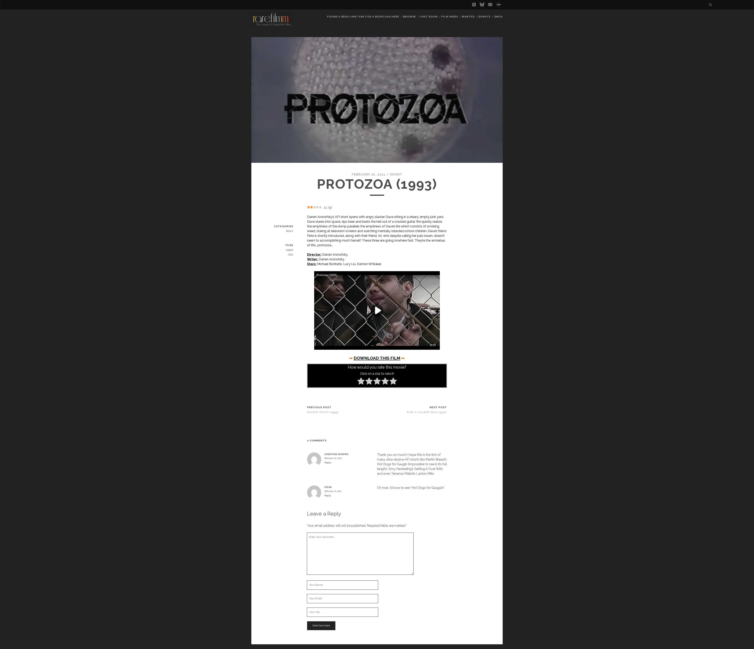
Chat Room (429, 16)
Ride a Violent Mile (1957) (427, 412)
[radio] (361, 381)
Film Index (449, 16)
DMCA (498, 16)
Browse (409, 16)
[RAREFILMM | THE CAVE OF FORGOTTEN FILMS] (271, 25)
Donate (484, 16)
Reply (327, 462)
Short (396, 174)
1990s (289, 249)
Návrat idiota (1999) (323, 412)
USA (290, 254)
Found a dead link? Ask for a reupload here (363, 16)
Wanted (468, 16)
